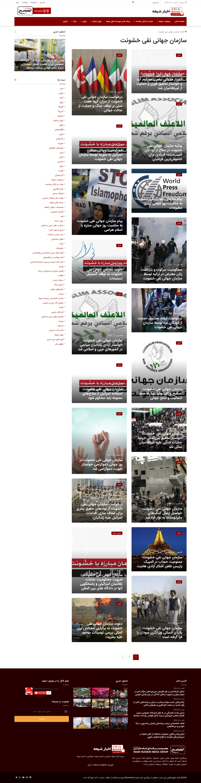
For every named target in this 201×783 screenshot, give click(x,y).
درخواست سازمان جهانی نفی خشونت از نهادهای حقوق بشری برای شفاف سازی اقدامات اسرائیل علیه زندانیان (99, 510)
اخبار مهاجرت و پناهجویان (53, 257)
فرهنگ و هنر (58, 193)
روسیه (61, 321)
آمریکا (60, 111)
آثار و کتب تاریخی (56, 330)
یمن (61, 152)
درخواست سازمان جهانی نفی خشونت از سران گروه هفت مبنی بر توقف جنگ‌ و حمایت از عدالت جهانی (100, 103)
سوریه (60, 143)
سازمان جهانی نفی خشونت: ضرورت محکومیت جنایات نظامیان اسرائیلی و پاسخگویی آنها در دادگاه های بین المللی (101, 581)
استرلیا (60, 116)
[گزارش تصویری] (119, 707)
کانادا (61, 307)
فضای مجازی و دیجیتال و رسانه (50, 271)
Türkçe (25, 2)
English (34, 2)
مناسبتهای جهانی (56, 289)
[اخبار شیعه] (165, 11)
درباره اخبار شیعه (117, 756)
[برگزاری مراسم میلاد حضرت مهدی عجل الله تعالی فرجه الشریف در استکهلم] (100, 693)
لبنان (61, 157)
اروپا (61, 102)
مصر (61, 166)
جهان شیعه (59, 334)
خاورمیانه (59, 248)
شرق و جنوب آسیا (56, 230)
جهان (84, 21)
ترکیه (61, 243)
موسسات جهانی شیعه (53, 207)
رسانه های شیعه (56, 202)
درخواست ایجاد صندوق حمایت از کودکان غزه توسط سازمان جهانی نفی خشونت (159, 323)
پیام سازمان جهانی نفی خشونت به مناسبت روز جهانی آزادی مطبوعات (159, 203)
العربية (42, 2)
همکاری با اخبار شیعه (85, 756)
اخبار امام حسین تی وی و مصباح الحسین (46, 261)
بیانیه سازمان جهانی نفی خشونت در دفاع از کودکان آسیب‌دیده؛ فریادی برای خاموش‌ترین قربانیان (163, 152)
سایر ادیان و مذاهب (55, 234)
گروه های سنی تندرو (55, 339)
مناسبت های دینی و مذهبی (52, 225)
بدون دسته (59, 220)
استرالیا (60, 325)
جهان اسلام (97, 21)
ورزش (61, 293)
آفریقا (61, 106)
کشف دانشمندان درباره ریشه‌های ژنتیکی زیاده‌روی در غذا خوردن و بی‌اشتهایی (42, 66)
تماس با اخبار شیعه (102, 756)
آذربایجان (59, 175)
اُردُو (17, 2)
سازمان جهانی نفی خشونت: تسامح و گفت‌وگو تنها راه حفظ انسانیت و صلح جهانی (160, 393)
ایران (61, 134)
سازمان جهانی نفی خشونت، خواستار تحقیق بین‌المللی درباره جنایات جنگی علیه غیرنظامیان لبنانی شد (160, 440)
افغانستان (59, 129)
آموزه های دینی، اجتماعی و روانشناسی (47, 252)
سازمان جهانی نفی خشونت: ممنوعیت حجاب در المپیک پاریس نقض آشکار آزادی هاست (159, 562)
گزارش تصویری (57, 211)
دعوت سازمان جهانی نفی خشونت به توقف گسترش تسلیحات (104, 274)
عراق (61, 125)
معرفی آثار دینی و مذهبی (53, 302)
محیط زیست (58, 280)
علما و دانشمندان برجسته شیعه (51, 298)
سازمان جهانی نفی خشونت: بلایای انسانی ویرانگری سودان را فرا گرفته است (159, 632)
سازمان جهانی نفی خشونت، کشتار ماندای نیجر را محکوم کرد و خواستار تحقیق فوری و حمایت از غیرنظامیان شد (159, 81)
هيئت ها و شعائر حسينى (52, 198)
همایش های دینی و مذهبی (52, 316)
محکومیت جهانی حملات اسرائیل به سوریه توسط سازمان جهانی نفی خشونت (100, 154)
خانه (183, 31)
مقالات (60, 275)
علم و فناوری (58, 188)
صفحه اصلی (180, 21)
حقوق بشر (59, 344)
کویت (60, 170)
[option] (39, 55)
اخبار (61, 88)
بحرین (60, 161)
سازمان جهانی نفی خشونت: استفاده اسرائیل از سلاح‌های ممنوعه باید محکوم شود (102, 393)
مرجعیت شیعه (164, 21)
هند (61, 216)
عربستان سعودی (56, 147)
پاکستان (59, 138)
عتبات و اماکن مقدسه (144, 21)
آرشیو (65, 21)
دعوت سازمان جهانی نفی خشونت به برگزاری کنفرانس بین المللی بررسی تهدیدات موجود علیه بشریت (99, 630)
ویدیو (61, 266)
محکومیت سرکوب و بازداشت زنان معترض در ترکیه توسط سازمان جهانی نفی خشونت (161, 274)
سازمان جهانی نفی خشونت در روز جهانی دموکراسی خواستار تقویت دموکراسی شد (101, 464)
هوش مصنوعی (57, 239)
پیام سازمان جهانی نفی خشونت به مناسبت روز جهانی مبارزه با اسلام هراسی (99, 225)
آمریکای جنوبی (57, 312)
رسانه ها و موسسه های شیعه (118, 21)
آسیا (61, 97)
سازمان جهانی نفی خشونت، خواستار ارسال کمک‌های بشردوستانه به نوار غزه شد (162, 513)
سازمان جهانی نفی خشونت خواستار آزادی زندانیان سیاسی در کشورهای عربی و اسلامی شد (100, 345)
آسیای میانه (58, 284)
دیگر (75, 21)
